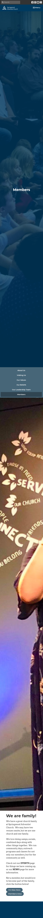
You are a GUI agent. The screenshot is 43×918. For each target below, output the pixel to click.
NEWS (16, 869)
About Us (21, 370)
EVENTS (25, 863)
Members (21, 394)
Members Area (15, 894)
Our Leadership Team (21, 390)
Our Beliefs (21, 385)
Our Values (21, 380)
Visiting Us (21, 375)
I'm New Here (14, 890)
